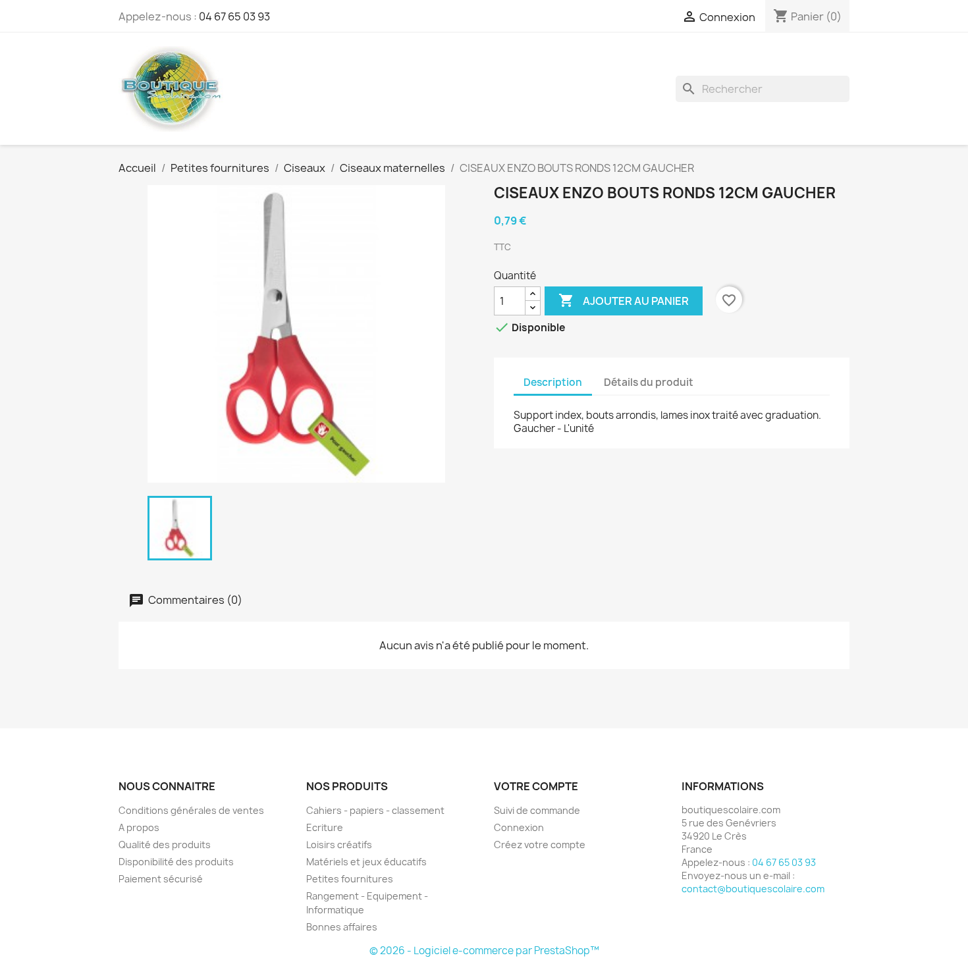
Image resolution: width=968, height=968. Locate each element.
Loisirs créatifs (339, 844)
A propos (139, 827)
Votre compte (536, 786)
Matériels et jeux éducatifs (366, 861)
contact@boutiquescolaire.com (753, 888)
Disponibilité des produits (176, 861)
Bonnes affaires (341, 927)
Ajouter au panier (623, 300)
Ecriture (324, 827)
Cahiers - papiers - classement (375, 810)
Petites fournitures (349, 879)
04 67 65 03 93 (234, 16)
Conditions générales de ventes (191, 810)
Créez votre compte (539, 844)
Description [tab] (553, 382)
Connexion (519, 827)
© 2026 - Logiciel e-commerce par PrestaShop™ (484, 950)
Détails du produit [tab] (648, 382)
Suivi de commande (537, 810)
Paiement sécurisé (161, 879)
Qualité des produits (165, 844)
